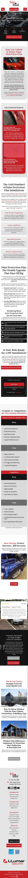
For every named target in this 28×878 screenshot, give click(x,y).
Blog (14, 835)
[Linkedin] (15, 788)
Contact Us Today (14, 841)
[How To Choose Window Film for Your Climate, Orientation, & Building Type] (14, 703)
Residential (14, 792)
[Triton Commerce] (17, 876)
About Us (14, 826)
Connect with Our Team (14, 37)
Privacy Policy (17, 872)
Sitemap (10, 872)
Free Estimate (14, 9)
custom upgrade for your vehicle (13, 193)
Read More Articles (14, 758)
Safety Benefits (14, 822)
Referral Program (14, 828)
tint (13, 81)
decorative (7, 359)
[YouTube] (18, 788)
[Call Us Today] (3, 9)
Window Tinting (14, 794)
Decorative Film (14, 796)
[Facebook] (9, 788)
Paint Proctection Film (14, 818)
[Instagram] (12, 788)
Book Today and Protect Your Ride (11, 367)
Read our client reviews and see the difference (15, 94)
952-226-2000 (15, 780)
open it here (18, 392)
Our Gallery (14, 584)
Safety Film (14, 798)
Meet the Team (14, 832)
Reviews (14, 830)
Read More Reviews (13, 658)
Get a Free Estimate (13, 663)
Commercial (14, 802)
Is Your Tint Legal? (14, 816)
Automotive (14, 812)
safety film (15, 359)
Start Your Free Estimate (14, 845)
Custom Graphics (14, 820)
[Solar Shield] (14, 4)
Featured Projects (14, 834)
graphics (18, 81)
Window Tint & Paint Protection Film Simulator (14, 200)
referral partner (7, 362)
